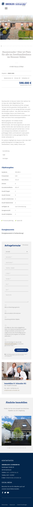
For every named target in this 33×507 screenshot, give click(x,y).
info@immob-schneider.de (13, 478)
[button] (6, 8)
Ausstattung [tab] (6, 151)
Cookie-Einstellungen (22, 504)
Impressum (12, 504)
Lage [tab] (4, 154)
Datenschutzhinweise (11, 344)
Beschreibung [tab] (6, 94)
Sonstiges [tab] (5, 158)
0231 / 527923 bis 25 (12, 472)
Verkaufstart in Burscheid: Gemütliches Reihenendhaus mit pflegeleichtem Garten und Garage (16, 436)
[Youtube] (8, 492)
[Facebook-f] (2, 492)
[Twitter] (5, 492)
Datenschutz (5, 504)
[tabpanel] (16, 122)
